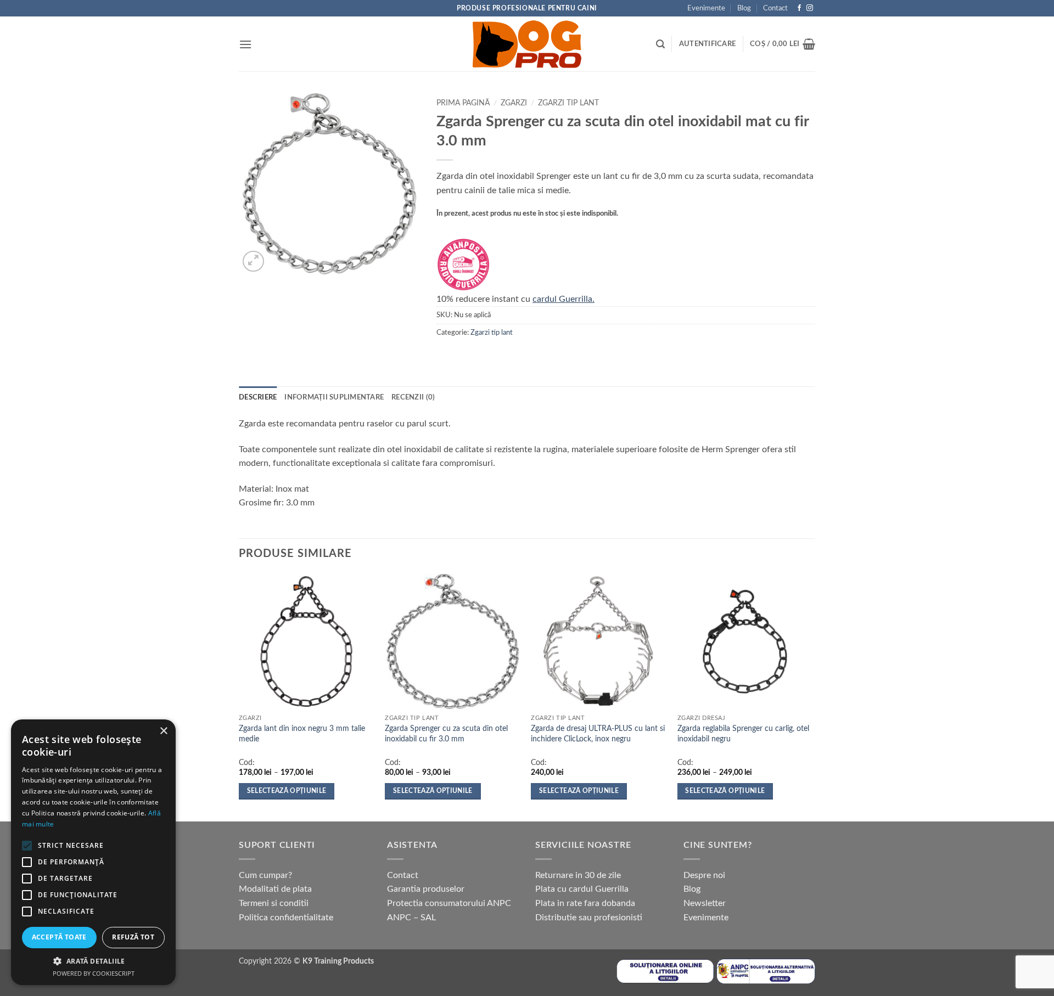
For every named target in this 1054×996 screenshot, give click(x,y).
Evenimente (706, 8)
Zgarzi (514, 103)
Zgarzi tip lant (568, 103)
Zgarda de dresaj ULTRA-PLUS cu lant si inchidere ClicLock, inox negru (598, 733)
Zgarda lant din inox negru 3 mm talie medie (302, 733)
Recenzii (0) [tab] (413, 397)
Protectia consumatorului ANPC (449, 903)
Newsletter (704, 903)
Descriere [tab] (258, 397)
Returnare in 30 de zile (578, 875)
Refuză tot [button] (133, 937)
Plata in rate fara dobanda (585, 903)
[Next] (812, 696)
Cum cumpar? (265, 875)
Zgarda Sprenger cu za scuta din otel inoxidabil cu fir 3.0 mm (446, 733)
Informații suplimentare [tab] (334, 397)
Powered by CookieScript (93, 973)
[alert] (93, 852)
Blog (744, 8)
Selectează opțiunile (287, 791)
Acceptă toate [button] (59, 937)
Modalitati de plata (275, 889)
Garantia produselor (425, 889)
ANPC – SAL (411, 917)
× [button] (163, 731)
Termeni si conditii (274, 903)
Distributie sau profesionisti (588, 917)
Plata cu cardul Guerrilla (582, 889)
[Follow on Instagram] (809, 8)
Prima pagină (463, 103)
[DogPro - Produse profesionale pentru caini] (527, 44)
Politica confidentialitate (286, 917)
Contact (775, 8)
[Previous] (239, 696)
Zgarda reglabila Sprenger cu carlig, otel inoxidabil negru (743, 733)
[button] (245, 44)
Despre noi (704, 875)
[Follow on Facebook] (799, 8)
